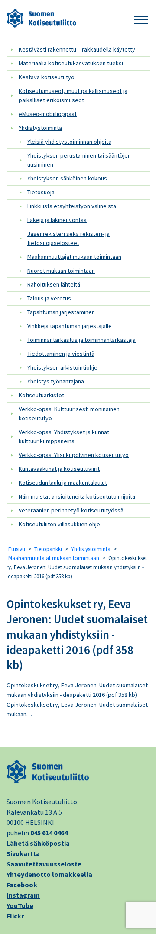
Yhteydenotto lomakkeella (49, 874)
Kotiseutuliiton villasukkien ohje (59, 524)
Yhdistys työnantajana (55, 381)
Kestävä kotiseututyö (47, 77)
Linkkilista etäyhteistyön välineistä (71, 206)
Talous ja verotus (49, 298)
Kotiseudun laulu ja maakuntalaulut (63, 482)
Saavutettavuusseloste (43, 864)
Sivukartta (23, 853)
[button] (141, 18)
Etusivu (16, 549)
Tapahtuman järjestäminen (61, 312)
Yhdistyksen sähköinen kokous (67, 178)
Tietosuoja (41, 192)
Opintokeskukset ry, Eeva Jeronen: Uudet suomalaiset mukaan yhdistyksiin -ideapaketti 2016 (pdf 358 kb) (77, 634)
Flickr (15, 915)
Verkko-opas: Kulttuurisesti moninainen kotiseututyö (69, 413)
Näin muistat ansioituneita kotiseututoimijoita (77, 496)
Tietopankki (48, 549)
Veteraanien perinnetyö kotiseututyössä (71, 510)
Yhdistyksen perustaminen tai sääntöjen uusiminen (79, 159)
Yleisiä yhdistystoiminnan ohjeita (69, 141)
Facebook (21, 884)
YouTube (19, 905)
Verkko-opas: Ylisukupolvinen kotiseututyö (74, 455)
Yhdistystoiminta (40, 128)
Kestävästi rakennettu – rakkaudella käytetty (77, 49)
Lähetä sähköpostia (38, 843)
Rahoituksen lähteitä (53, 284)
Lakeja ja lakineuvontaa (57, 220)
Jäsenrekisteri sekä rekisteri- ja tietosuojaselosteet (68, 238)
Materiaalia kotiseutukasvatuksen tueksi (71, 63)
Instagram (23, 895)
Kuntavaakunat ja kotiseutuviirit (59, 469)
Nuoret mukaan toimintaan (61, 270)
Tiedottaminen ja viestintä (60, 353)
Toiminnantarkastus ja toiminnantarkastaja (81, 340)
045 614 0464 (49, 832)
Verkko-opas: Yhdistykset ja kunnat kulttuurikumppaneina (64, 436)
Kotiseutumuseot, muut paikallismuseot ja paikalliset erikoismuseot (73, 95)
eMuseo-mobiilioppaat (48, 114)
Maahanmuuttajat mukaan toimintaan (74, 257)
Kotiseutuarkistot (41, 395)
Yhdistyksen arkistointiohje (62, 367)
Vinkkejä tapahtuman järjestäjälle (69, 326)
